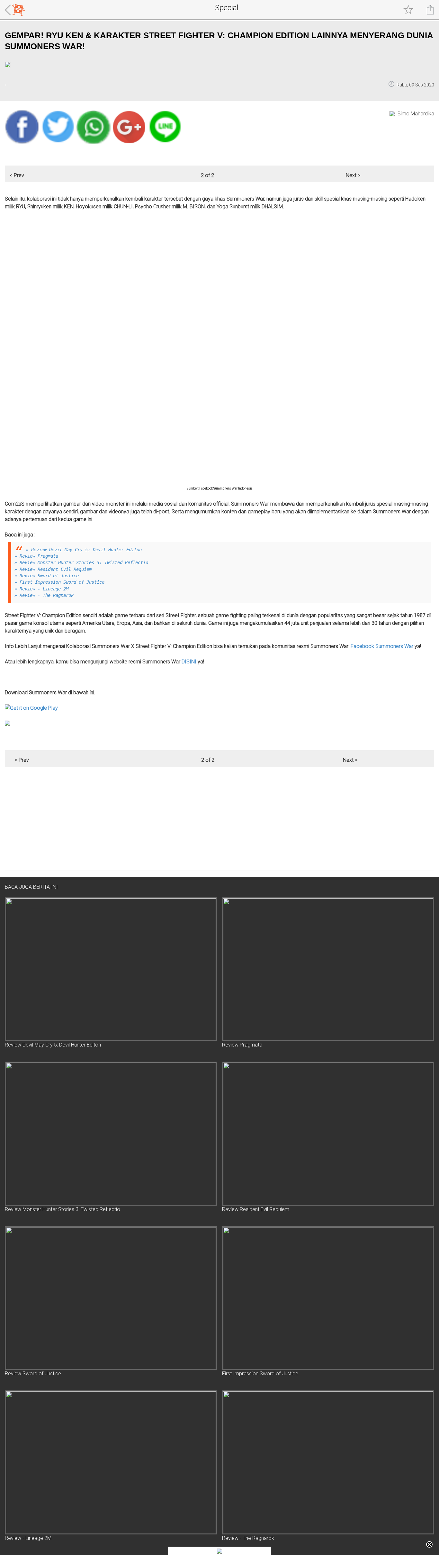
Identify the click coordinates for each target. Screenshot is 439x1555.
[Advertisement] (198, 825)
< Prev (17, 175)
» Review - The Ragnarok (44, 595)
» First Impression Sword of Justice (59, 582)
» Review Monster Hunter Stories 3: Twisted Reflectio (81, 562)
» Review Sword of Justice (46, 575)
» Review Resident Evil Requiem (53, 569)
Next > (353, 175)
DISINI (189, 662)
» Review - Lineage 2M (41, 588)
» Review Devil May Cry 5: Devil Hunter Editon (84, 549)
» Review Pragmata (36, 556)
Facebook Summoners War (382, 646)
